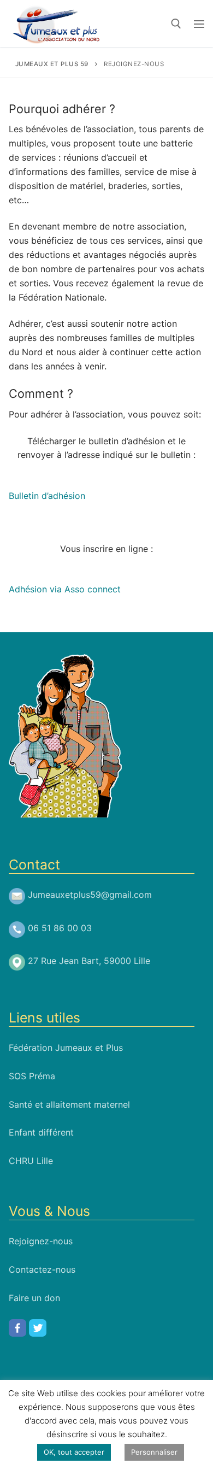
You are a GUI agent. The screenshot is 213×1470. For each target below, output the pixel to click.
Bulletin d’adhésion (47, 495)
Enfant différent (41, 1132)
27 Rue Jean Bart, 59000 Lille (89, 960)
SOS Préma (32, 1076)
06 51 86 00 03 (60, 927)
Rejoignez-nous (41, 1241)
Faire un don (34, 1297)
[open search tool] (176, 24)
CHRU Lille (31, 1160)
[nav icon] (199, 23)
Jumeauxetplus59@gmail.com (90, 894)
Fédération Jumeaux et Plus (66, 1047)
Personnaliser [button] (154, 1452)
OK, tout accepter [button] (74, 1452)
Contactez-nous (42, 1269)
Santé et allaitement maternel (69, 1104)
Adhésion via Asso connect (65, 589)
